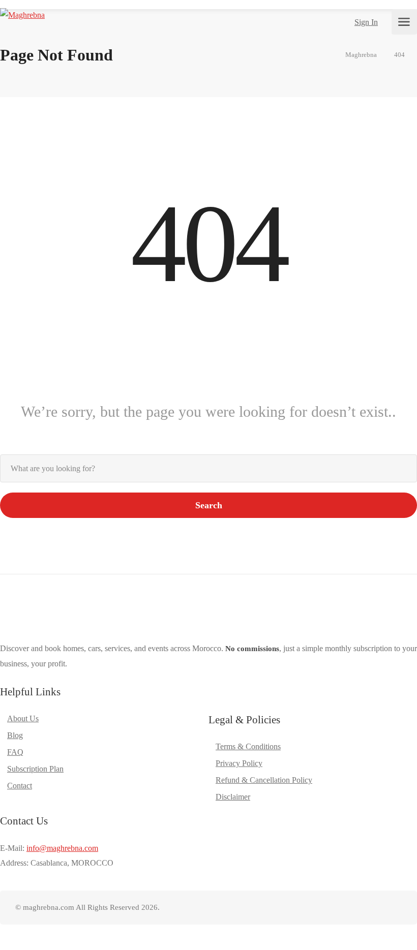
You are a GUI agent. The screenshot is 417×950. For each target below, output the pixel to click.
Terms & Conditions (248, 746)
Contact (19, 785)
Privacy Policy (239, 763)
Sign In (366, 22)
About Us (23, 718)
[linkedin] (395, 907)
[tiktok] (361, 907)
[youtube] (378, 907)
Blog (15, 735)
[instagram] (345, 907)
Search (208, 505)
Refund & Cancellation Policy (264, 780)
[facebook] (328, 907)
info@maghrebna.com (62, 848)
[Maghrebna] (22, 18)
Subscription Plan (35, 768)
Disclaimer (233, 796)
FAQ (15, 752)
